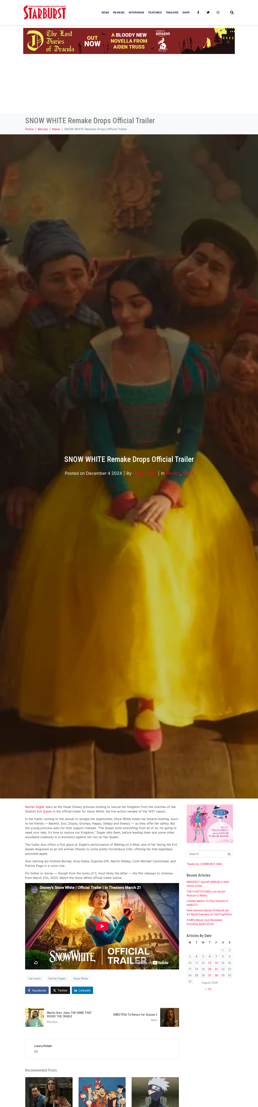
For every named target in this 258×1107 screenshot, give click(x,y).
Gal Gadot (35, 978)
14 (216, 962)
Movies (173, 473)
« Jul (208, 988)
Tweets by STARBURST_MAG (204, 863)
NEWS (105, 12)
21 (216, 969)
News (187, 473)
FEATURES (155, 12)
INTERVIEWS (136, 12)
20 (209, 969)
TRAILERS (172, 12)
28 (216, 975)
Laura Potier (145, 473)
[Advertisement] (129, 84)
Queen (47, 811)
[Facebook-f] (198, 12)
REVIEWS (118, 12)
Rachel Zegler (35, 807)
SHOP (186, 12)
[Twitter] (208, 12)
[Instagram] (218, 12)
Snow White (80, 978)
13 (209, 962)
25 (196, 975)
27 (209, 975)
